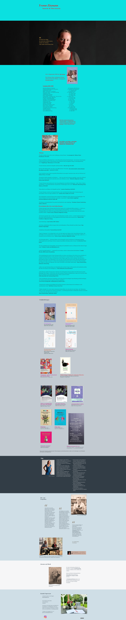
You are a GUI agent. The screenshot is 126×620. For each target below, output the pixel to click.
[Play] (72, 553)
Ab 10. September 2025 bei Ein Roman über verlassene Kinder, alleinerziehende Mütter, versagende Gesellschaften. (55, 77)
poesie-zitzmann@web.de (47, 612)
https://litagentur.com (45, 597)
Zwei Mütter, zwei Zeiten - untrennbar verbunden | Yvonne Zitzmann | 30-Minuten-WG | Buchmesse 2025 (68, 143)
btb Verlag (62, 74)
